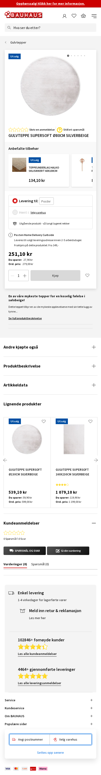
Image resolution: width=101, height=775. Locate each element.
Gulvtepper (18, 42)
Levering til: (28, 200)
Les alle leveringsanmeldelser (39, 683)
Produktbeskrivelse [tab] (22, 366)
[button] (25, 551)
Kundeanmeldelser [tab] (21, 523)
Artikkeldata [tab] (16, 385)
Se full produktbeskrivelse (25, 318)
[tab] (15, 565)
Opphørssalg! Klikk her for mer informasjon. (50, 3)
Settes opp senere (50, 752)
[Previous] (5, 460)
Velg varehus (38, 212)
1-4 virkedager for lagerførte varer (42, 600)
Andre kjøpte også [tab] (21, 347)
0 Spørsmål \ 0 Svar (15, 538)
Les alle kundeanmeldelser (37, 654)
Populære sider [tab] (16, 724)
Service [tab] (10, 700)
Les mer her (37, 618)
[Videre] (95, 460)
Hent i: (24, 212)
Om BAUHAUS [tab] (14, 716)
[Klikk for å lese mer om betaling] (26, 768)
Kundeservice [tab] (14, 708)
